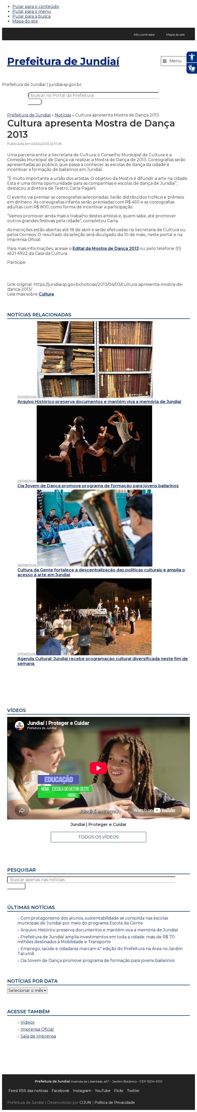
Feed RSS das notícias (28, 1090)
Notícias (63, 115)
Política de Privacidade (114, 1102)
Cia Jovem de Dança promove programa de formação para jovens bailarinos (97, 960)
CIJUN (85, 1102)
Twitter (133, 1090)
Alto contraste (144, 34)
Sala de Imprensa (38, 1036)
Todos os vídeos (98, 837)
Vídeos (27, 1022)
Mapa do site (25, 21)
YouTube (103, 1090)
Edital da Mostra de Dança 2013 (106, 248)
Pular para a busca (31, 16)
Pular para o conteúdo (35, 6)
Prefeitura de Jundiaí (63, 61)
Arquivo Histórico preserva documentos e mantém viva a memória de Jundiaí (99, 930)
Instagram (82, 1090)
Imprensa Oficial (37, 1029)
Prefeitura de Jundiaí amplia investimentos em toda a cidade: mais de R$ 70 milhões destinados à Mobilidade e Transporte (96, 939)
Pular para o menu (31, 11)
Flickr (118, 1090)
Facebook (60, 1090)
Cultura (46, 294)
